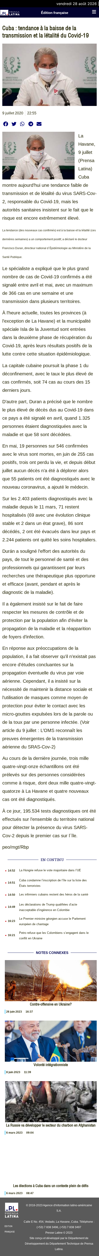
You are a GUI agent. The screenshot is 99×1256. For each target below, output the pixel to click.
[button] (5, 124)
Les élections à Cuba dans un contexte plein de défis (50, 1185)
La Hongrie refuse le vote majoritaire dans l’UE (50, 870)
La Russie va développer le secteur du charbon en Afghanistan (51, 1125)
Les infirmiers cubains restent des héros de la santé (53, 894)
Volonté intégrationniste (51, 1064)
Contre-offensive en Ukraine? (51, 1004)
